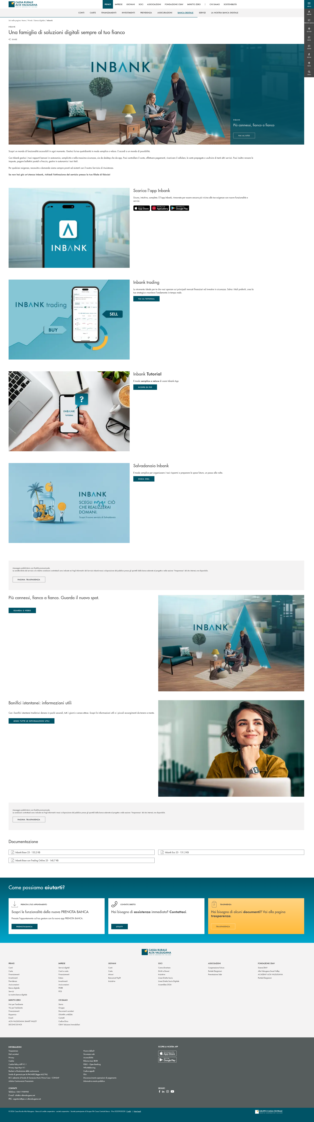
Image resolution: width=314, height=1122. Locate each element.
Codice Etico (63, 1021)
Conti (11, 967)
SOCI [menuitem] (141, 4)
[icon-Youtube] (172, 1091)
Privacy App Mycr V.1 (17, 1067)
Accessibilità (88, 1057)
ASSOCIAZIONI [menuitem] (154, 4)
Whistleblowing (89, 1067)
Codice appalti (89, 1071)
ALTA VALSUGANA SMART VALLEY (23, 1021)
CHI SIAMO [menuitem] (215, 4)
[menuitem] (81, 13)
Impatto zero (15, 1000)
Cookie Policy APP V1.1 (18, 1064)
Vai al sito (246, 136)
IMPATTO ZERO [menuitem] (194, 4)
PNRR (61, 988)
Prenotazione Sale (215, 974)
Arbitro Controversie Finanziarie (30, 1081)
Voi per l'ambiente (16, 1007)
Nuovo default (88, 1050)
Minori (110, 974)
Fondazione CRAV (266, 963)
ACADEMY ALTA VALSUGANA (270, 974)
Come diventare (164, 967)
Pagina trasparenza (29, 579)
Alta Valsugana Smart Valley (269, 971)
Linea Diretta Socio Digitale (168, 981)
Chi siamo (63, 1000)
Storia (61, 1004)
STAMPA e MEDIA (66, 1014)
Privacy (11, 1057)
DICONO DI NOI (15, 1024)
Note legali (137, 1111)
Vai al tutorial (146, 298)
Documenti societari (66, 1011)
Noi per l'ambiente (16, 1004)
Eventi (11, 1017)
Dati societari (14, 1054)
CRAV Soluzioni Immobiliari (69, 1024)
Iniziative (111, 981)
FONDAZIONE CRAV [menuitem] (174, 4)
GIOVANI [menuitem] (130, 4)
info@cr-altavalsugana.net (25, 1095)
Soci (160, 963)
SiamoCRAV (263, 967)
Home (24, 20)
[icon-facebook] (159, 1091)
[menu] (171, 4)
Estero (61, 977)
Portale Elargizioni (215, 971)
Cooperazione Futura (216, 967)
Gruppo (62, 1007)
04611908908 (23, 1091)
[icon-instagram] (167, 1091)
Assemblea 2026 (164, 984)
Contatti (62, 1017)
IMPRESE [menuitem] (119, 4)
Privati (30, 20)
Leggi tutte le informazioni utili (31, 721)
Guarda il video (22, 610)
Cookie (11, 1060)
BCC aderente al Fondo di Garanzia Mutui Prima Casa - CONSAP (43, 1077)
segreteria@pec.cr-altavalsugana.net (27, 1098)
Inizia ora (144, 479)
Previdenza (13, 981)
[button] (309, 4)
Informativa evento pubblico (94, 1081)
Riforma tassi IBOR (90, 1060)
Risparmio (12, 1014)
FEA (85, 1074)
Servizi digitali (64, 967)
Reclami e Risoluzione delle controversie (24, 1071)
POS (60, 991)
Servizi (11, 991)
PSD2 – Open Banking (101, 1064)
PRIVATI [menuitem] (108, 4)
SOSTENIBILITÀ (230, 4)
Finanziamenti (14, 974)
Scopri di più (145, 387)
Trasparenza (13, 1050)
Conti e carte (63, 971)
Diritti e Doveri (163, 971)
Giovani (112, 963)
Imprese (62, 963)
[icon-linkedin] (163, 1091)
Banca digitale (39, 20)
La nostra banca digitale (18, 994)
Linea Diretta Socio (165, 977)
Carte (11, 971)
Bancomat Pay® (114, 977)
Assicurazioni (14, 984)
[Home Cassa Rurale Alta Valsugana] (23, 4)
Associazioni (214, 963)
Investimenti (13, 977)
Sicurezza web (89, 1054)
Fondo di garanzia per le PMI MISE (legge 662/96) (37, 1074)
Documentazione (23, 841)
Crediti (128, 1111)
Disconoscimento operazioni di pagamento (109, 1077)
